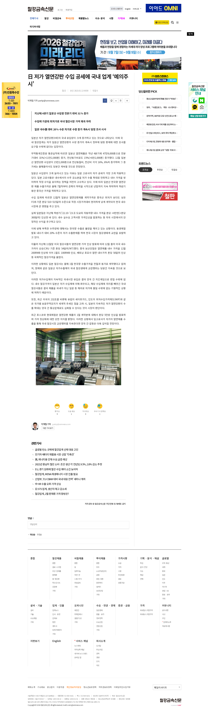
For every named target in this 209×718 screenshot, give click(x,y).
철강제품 (56, 558)
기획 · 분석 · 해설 (149, 558)
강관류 (54, 587)
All (51, 705)
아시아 (164, 587)
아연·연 (77, 575)
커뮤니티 (133, 18)
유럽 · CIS (165, 591)
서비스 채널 (82, 640)
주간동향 (121, 575)
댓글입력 (33, 524)
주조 (97, 567)
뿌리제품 (100, 558)
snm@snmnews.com (75, 705)
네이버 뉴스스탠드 (80, 653)
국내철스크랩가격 (146, 610)
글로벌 (165, 558)
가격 (119, 567)
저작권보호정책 (105, 687)
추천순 (39, 535)
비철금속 (57, 18)
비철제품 (78, 558)
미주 (163, 583)
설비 (32, 610)
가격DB (121, 18)
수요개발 (33, 618)
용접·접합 (99, 579)
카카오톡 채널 (79, 649)
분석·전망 (143, 567)
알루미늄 (77, 571)
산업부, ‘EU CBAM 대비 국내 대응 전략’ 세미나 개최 (60, 479)
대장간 (76, 610)
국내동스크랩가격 (146, 614)
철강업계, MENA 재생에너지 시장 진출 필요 (56, 474)
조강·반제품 (56, 571)
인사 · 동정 (56, 614)
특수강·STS (56, 583)
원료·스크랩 (56, 567)
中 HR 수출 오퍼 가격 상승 (48, 484)
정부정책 (99, 618)
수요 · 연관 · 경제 (105, 605)
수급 (119, 563)
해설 (141, 575)
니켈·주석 (77, 579)
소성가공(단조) (101, 571)
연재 (141, 579)
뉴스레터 (77, 646)
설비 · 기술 (36, 605)
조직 (97, 661)
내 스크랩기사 (117, 8)
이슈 (141, 571)
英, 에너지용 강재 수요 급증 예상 (51, 459)
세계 (163, 567)
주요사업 (99, 649)
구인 (163, 618)
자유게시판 (166, 626)
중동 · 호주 (166, 594)
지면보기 (35, 640)
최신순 (32, 535)
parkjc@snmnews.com (61, 424)
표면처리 (99, 583)
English (128, 9)
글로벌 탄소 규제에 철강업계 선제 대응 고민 (56, 449)
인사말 (98, 646)
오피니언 (78, 605)
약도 (97, 665)
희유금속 (77, 583)
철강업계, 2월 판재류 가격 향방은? (52, 493)
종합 (32, 558)
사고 (163, 614)
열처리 (98, 587)
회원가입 (69, 10)
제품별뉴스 (83, 18)
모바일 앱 (77, 657)
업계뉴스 (55, 610)
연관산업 (99, 626)
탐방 (53, 622)
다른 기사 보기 (48, 428)
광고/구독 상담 (163, 22)
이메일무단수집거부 (122, 687)
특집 (141, 563)
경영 (97, 657)
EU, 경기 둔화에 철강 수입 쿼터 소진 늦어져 (56, 469)
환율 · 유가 (100, 614)
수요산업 (99, 622)
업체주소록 (167, 622)
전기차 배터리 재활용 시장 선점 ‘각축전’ (54, 454)
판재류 (54, 575)
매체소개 (31, 687)
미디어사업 (35, 26)
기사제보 (41, 687)
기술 (32, 614)
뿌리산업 (70, 18)
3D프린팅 (99, 591)
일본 (163, 575)
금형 (97, 575)
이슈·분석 (100, 18)
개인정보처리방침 (73, 687)
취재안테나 (78, 614)
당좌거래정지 (57, 630)
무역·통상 (165, 563)
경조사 (54, 626)
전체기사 (34, 18)
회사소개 (100, 640)
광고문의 (50, 687)
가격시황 (122, 558)
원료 (119, 579)
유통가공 (121, 583)
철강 (46, 18)
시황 (111, 18)
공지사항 (165, 610)
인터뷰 (54, 618)
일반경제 (99, 610)
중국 (163, 571)
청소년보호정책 (89, 687)
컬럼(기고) (77, 618)
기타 (53, 591)
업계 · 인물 (58, 605)
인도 (163, 579)
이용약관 (60, 687)
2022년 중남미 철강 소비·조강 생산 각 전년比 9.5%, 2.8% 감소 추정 (68, 464)
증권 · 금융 (124, 605)
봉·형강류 (55, 579)
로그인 (60, 10)
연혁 (97, 653)
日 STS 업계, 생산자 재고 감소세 (51, 488)
